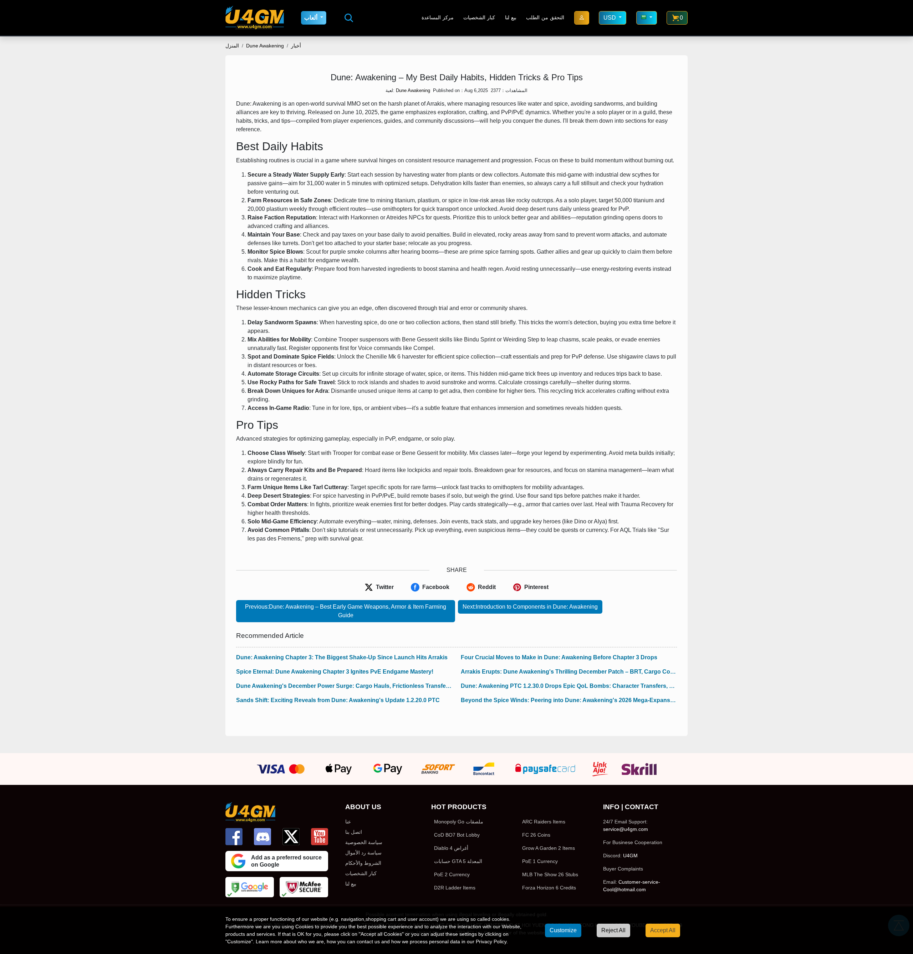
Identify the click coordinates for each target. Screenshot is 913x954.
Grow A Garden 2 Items (548, 848)
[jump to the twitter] (291, 836)
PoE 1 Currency (540, 861)
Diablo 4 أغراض (451, 848)
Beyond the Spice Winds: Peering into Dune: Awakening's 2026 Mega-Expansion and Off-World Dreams (569, 700)
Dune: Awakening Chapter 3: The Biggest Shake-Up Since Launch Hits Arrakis (342, 657)
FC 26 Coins (536, 835)
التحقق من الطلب (545, 17)
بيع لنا (510, 17)
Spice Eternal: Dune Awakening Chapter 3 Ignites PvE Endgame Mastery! (334, 672)
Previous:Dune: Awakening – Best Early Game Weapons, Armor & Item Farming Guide (345, 611)
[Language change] (646, 18)
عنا (348, 821)
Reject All (613, 930)
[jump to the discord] (262, 836)
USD (610, 18)
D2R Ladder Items (454, 887)
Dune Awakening (265, 46)
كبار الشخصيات (479, 17)
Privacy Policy (491, 941)
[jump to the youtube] (319, 836)
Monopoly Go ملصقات (458, 821)
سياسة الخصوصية (363, 842)
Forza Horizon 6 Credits (549, 887)
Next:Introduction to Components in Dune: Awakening (530, 607)
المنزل (232, 46)
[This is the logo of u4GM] (254, 18)
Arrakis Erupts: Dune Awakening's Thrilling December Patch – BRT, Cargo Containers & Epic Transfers (569, 672)
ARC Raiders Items (543, 821)
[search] (348, 17)
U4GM (630, 855)
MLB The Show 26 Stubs (550, 874)
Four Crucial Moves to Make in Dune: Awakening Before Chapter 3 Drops (559, 657)
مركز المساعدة (438, 17)
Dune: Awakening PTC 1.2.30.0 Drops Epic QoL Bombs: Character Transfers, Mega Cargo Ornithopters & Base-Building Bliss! (569, 686)
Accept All (662, 930)
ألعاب (311, 18)
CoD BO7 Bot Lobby (457, 835)
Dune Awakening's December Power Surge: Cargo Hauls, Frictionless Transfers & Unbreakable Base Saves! (344, 686)
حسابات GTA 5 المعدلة (458, 861)
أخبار (296, 46)
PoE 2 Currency (452, 874)
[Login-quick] (581, 18)
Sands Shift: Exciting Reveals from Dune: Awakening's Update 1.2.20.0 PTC (338, 700)
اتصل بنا (353, 832)
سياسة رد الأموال (363, 853)
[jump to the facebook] (234, 836)
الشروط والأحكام (363, 863)
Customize (563, 930)
